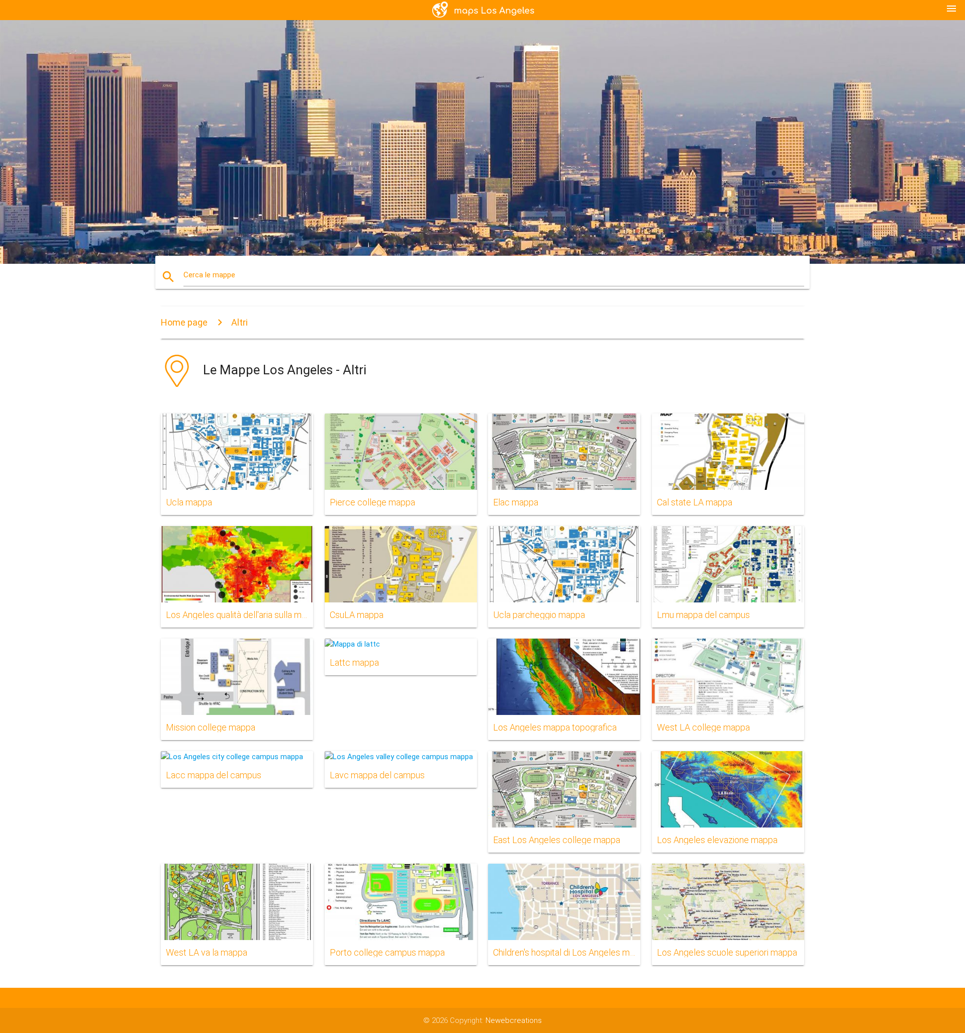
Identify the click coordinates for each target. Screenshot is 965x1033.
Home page (184, 322)
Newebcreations (514, 1020)
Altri (239, 322)
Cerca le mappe (209, 274)
